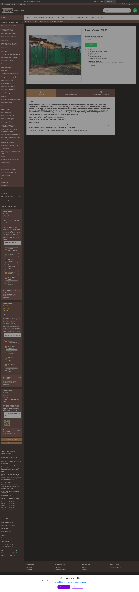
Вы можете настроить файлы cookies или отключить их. (69, 582)
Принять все (64, 587)
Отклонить (77, 587)
